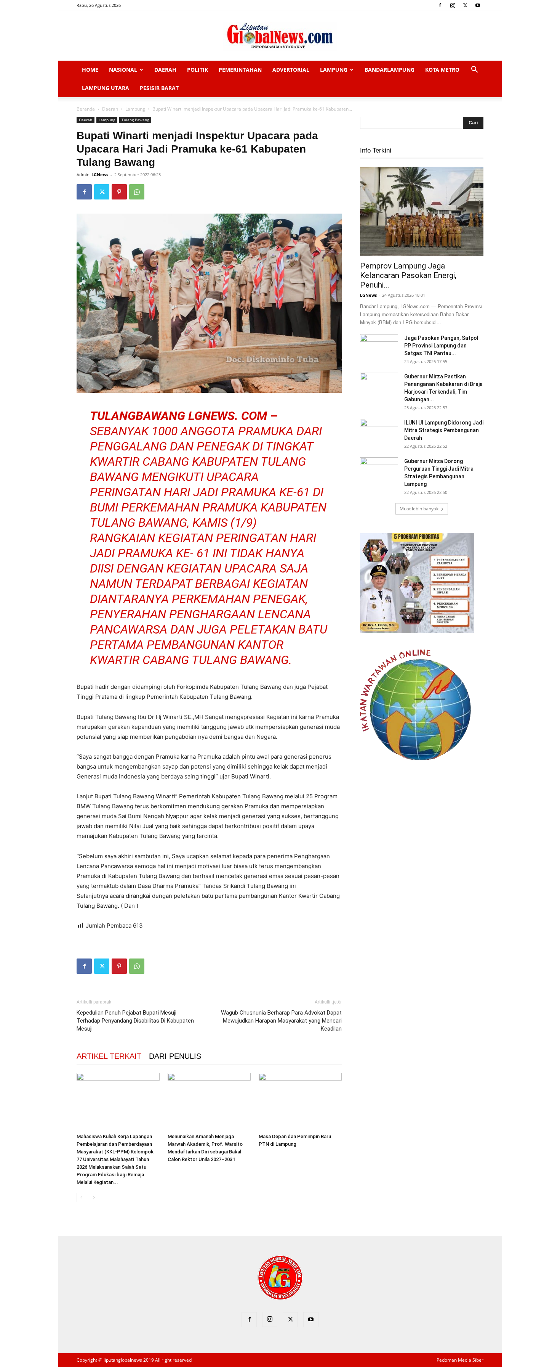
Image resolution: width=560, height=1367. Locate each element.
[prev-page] (81, 1197)
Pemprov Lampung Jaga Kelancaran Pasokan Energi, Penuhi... (408, 275)
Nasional (123, 69)
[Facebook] (440, 5)
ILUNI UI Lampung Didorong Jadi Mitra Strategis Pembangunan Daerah (443, 430)
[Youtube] (477, 5)
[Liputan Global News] (280, 36)
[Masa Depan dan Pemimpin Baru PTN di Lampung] (300, 1101)
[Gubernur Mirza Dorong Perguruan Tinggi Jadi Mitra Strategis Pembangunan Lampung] (379, 470)
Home (90, 69)
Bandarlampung (389, 69)
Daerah (165, 69)
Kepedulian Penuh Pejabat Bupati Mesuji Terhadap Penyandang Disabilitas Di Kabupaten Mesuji (135, 1020)
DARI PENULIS (175, 1056)
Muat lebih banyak (419, 508)
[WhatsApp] (136, 191)
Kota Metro (442, 69)
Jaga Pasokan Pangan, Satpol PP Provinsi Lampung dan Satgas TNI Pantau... (441, 345)
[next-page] (93, 1197)
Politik (197, 69)
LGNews (99, 174)
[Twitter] (465, 5)
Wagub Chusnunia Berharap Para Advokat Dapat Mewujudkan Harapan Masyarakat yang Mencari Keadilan (281, 1020)
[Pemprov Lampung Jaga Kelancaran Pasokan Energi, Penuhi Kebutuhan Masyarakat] (421, 211)
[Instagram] (452, 5)
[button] (474, 70)
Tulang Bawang (135, 119)
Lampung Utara (105, 88)
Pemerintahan (240, 69)
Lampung (333, 69)
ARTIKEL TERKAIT (109, 1056)
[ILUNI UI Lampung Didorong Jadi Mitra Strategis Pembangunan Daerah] (379, 432)
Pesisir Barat (159, 88)
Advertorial (290, 69)
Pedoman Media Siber (460, 1360)
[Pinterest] (119, 191)
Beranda (86, 109)
